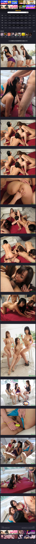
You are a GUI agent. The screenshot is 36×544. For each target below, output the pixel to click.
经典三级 (26, 20)
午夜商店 (10, 27)
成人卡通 (14, 20)
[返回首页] (34, 542)
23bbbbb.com (18, 10)
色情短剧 (30, 27)
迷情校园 (22, 25)
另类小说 (26, 25)
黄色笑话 (30, 25)
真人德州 (10, 15)
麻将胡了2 (21, 15)
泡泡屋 (26, 27)
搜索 (27, 12)
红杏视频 (22, 27)
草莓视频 (14, 27)
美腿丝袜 (22, 22)
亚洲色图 (10, 22)
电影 (2, 20)
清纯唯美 (26, 22)
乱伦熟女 (30, 20)
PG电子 (6, 15)
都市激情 (6, 25)
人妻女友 (14, 25)
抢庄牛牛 (34, 15)
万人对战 (14, 15)
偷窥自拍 (6, 22)
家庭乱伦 (10, 25)
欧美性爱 (18, 20)
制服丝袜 (22, 20)
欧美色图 (14, 22)
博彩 (2, 15)
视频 (2, 17)
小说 (2, 25)
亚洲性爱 (6, 20)
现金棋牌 (30, 15)
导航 (2, 27)
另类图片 (34, 22)
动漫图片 (18, 22)
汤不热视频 (17, 27)
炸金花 (26, 15)
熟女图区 (30, 22)
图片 (2, 22)
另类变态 (34, 20)
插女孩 (6, 27)
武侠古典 (18, 25)
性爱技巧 (34, 25)
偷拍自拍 (10, 20)
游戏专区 (18, 15)
